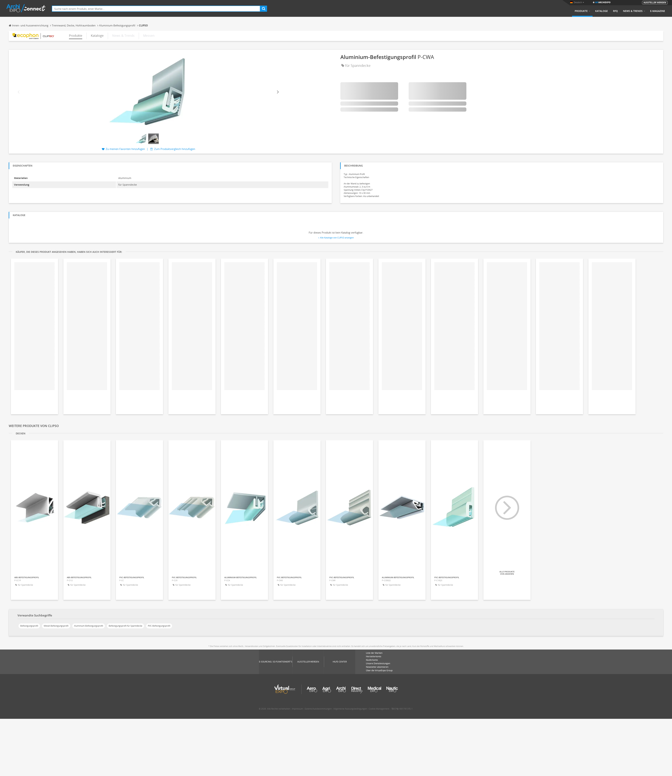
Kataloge (601, 11)
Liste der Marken (374, 652)
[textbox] (156, 9)
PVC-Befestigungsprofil (159, 625)
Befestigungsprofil (29, 625)
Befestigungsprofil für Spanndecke (125, 625)
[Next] (277, 92)
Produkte (581, 11)
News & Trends (633, 11)
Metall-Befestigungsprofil (56, 625)
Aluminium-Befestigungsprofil (88, 625)
